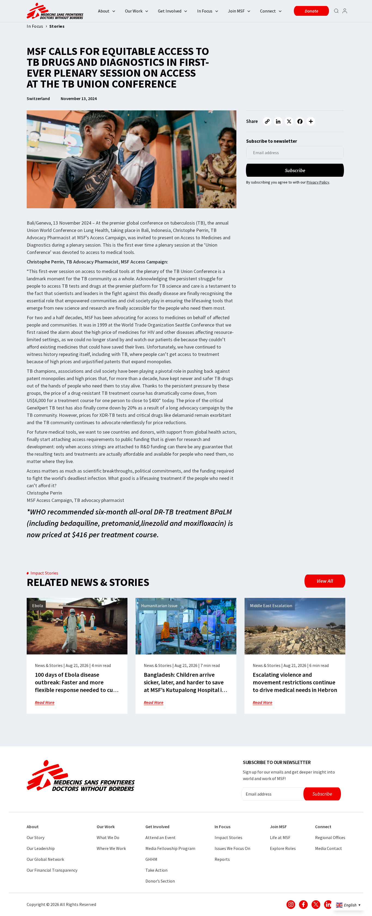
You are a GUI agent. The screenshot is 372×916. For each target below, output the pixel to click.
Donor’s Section (160, 881)
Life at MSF (280, 837)
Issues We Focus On (232, 848)
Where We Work (111, 848)
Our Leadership (41, 848)
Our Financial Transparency (52, 870)
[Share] (310, 121)
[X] (289, 121)
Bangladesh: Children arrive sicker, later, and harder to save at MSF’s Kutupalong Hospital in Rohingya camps (184, 686)
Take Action (156, 870)
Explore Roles (283, 848)
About (103, 11)
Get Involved (169, 11)
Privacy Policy (318, 182)
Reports (222, 859)
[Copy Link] (267, 121)
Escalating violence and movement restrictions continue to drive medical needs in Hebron (295, 682)
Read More (44, 702)
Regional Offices (330, 837)
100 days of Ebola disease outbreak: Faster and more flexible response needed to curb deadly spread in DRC (77, 686)
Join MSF (236, 11)
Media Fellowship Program (170, 848)
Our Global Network (45, 859)
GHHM (151, 859)
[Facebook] (299, 121)
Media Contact (328, 848)
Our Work (133, 11)
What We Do (108, 837)
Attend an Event (160, 837)
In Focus (204, 11)
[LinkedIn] (278, 121)
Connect (268, 11)
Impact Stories (228, 837)
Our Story (35, 837)
